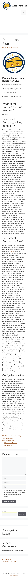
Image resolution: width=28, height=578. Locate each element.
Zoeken (4, 511)
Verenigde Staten (7, 438)
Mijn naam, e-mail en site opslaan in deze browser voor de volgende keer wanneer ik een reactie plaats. (14, 493)
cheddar (12, 251)
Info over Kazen (9, 440)
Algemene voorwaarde (9, 562)
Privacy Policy (6, 559)
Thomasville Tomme (10, 443)
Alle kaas (7, 436)
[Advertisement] (14, 25)
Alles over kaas (19, 6)
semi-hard (17, 436)
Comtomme (8, 445)
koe (12, 436)
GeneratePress (14, 575)
